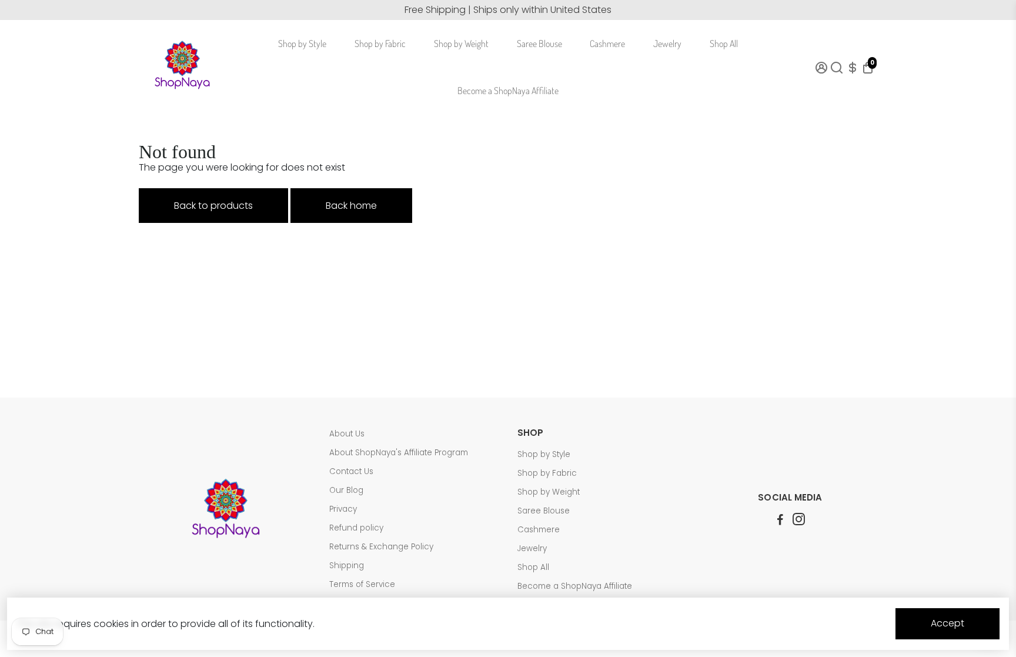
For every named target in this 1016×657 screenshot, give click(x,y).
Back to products (213, 205)
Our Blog (346, 490)
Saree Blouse (539, 43)
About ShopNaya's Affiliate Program (398, 452)
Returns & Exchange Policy (381, 546)
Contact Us (351, 471)
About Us (347, 433)
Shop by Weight (461, 43)
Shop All (724, 43)
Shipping (346, 565)
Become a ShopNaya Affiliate (508, 90)
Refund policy (356, 527)
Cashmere (607, 43)
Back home (351, 205)
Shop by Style (302, 43)
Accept (947, 623)
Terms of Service (362, 584)
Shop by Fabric (380, 43)
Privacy (343, 509)
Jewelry (667, 43)
